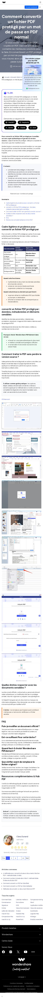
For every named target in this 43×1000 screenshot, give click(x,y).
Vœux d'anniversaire (22, 908)
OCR (17, 905)
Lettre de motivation (8, 911)
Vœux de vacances (36, 908)
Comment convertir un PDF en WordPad (16, 883)
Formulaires (20, 902)
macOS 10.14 (20, 916)
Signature (5, 905)
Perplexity (25, 122)
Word (32, 902)
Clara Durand (22, 836)
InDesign (33, 916)
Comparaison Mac (7, 916)
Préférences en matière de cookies (13, 986)
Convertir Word (15, 77)
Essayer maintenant (31, 7)
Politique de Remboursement (16, 989)
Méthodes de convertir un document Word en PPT (19, 889)
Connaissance (6, 902)
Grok (34, 128)
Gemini (10, 128)
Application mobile (36, 905)
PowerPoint (19, 919)
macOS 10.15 (6, 919)
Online (4, 908)
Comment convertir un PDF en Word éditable (17, 886)
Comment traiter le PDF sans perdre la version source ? (23, 211)
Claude (22, 128)
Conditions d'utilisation (33, 986)
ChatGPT (11, 122)
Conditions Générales (16, 983)
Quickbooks (34, 911)
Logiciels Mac (34, 914)
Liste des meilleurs (22, 899)
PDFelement (6, 399)
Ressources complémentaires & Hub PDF (19, 220)
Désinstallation (31, 989)
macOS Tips (5, 914)
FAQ (7, 218)
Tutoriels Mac (20, 914)
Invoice (18, 911)
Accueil (6, 77)
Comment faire (6, 899)
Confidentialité (28, 983)
